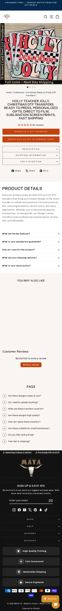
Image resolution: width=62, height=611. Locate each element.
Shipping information (31, 155)
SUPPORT (30, 533)
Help (30, 526)
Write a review (31, 364)
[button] (25, 125)
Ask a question (31, 161)
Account (30, 540)
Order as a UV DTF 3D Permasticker (31, 139)
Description (31, 149)
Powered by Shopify (31, 608)
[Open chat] (56, 605)
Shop (30, 519)
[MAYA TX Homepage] (31, 467)
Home (9, 92)
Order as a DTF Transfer (31, 131)
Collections (18, 92)
